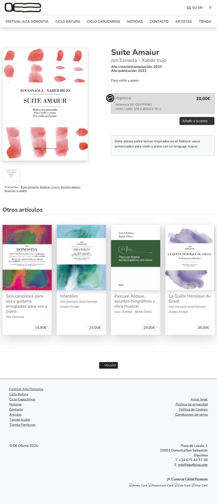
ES (189, 7)
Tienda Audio (19, 419)
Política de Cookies (193, 409)
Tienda (205, 21)
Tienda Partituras (22, 424)
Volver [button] (109, 365)
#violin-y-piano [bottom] (16, 190)
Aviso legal (199, 399)
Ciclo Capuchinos (103, 21)
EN (200, 7)
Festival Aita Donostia (27, 21)
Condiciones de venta (191, 414)
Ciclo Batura (68, 21)
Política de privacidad (192, 404)
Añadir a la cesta (195, 121)
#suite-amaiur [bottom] (70, 187)
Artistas (183, 21)
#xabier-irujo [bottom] (50, 187)
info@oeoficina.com (193, 464)
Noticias (135, 21)
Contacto (159, 21)
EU (194, 7)
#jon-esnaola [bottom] (30, 187)
